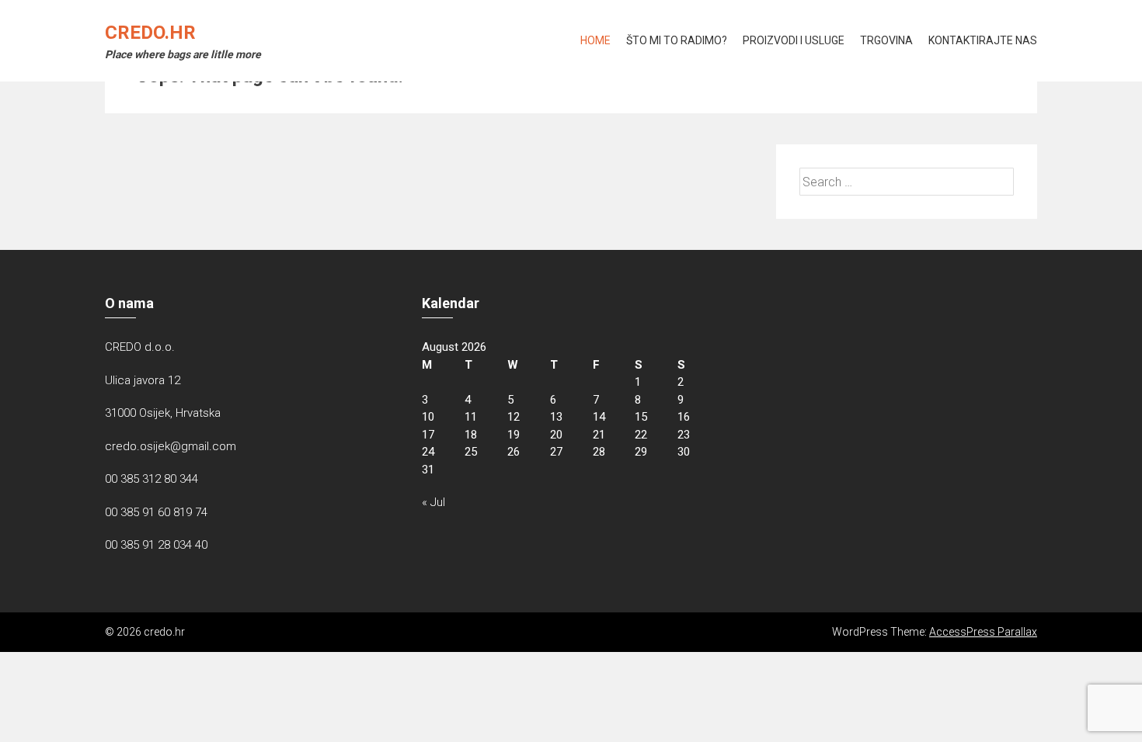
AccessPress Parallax (983, 632)
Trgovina (886, 40)
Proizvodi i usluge (793, 40)
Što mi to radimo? (676, 40)
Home (595, 40)
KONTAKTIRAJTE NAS (982, 40)
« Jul (433, 502)
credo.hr (150, 32)
